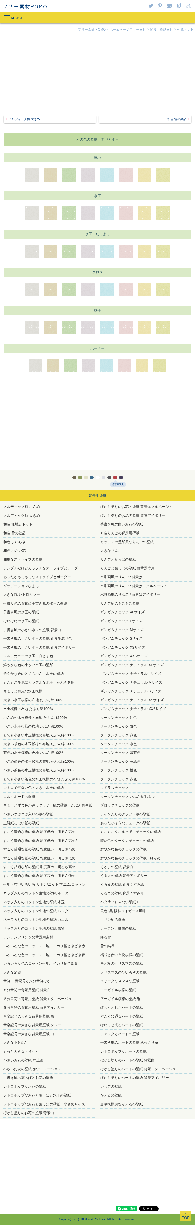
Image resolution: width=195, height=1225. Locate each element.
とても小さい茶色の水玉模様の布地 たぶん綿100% (44, 779)
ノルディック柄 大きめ (21, 515)
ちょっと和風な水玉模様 (22, 691)
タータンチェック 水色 (118, 744)
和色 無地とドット (18, 524)
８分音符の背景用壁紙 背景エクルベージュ (37, 999)
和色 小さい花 (14, 551)
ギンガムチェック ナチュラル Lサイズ (130, 674)
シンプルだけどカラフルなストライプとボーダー (42, 568)
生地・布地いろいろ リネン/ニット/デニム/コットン (44, 884)
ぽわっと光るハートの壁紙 (121, 1025)
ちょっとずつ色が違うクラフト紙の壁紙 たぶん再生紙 (47, 805)
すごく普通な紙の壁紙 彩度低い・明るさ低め (39, 858)
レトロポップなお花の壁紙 (24, 1086)
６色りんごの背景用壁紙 (119, 533)
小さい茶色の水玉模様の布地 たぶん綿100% (38, 770)
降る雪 (105, 937)
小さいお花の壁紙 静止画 (23, 1060)
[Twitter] (151, 6)
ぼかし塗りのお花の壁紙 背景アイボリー (132, 515)
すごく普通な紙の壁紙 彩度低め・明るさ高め (39, 832)
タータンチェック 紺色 (118, 718)
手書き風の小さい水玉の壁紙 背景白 (32, 630)
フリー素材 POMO (92, 29)
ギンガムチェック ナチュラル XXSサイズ (133, 709)
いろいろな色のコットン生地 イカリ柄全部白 (40, 963)
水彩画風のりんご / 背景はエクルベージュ (133, 586)
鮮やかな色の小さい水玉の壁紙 (30, 665)
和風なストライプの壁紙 (22, 559)
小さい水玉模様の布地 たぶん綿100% (33, 726)
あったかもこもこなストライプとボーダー (37, 577)
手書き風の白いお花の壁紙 (121, 524)
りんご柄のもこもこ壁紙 (119, 603)
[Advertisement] (97, 74)
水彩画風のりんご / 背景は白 (123, 577)
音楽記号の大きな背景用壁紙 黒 (28, 1016)
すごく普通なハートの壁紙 (121, 1016)
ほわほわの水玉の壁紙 (21, 621)
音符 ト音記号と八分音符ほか (27, 981)
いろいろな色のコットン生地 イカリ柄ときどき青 (44, 955)
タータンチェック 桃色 (118, 770)
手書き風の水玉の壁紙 (21, 612)
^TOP (186, 1216)
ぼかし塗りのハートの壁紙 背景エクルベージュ (138, 1069)
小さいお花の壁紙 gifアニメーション (32, 1069)
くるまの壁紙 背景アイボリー (124, 876)
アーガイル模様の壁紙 (118, 990)
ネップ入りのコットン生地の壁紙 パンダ (35, 911)
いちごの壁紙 (111, 1086)
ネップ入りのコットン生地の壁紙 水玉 (34, 902)
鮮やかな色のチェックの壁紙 (123, 849)
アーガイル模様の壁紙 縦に (122, 999)
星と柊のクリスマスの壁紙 (121, 963)
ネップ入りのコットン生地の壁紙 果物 (34, 928)
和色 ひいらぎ (14, 542)
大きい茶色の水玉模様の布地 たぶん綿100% (38, 744)
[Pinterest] (161, 6)
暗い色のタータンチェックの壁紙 (127, 841)
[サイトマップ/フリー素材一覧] (189, 6)
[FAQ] (179, 6)
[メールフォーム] (170, 6)
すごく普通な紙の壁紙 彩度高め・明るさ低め (39, 876)
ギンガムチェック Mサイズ (121, 630)
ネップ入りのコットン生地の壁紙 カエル (35, 919)
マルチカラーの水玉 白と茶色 (28, 656)
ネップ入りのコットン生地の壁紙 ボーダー (37, 893)
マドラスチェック (114, 788)
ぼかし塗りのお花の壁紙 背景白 (28, 1113)
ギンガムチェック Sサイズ (121, 638)
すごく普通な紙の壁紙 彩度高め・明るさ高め (39, 867)
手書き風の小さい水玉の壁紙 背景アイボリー (39, 647)
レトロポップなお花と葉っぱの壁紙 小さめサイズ (44, 1104)
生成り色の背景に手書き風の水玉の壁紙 (35, 603)
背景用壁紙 (97, 496)
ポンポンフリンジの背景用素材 (28, 937)
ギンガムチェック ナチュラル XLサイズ (132, 665)
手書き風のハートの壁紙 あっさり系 (129, 1042)
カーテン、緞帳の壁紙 (118, 928)
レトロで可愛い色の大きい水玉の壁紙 (33, 788)
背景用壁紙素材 (161, 29)
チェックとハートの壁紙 (119, 1034)
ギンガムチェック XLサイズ (122, 612)
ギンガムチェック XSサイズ (122, 647)
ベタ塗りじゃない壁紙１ (119, 902)
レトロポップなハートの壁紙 (123, 1051)
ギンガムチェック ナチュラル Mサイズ (131, 682)
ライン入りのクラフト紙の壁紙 (125, 814)
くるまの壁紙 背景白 (116, 867)
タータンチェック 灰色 (118, 726)
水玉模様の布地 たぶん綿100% (28, 709)
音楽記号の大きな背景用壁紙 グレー (32, 1025)
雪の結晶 (107, 946)
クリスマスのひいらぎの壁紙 (123, 972)
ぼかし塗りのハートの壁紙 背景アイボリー (134, 1078)
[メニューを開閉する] (97, 17)
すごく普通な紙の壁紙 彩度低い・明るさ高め (39, 849)
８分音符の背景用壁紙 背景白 (27, 990)
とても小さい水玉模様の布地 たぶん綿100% (38, 735)
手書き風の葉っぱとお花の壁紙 (28, 1078)
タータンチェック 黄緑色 (120, 761)
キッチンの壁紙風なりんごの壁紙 (127, 542)
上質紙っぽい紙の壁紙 (21, 823)
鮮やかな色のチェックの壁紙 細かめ (130, 858)
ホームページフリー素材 (128, 29)
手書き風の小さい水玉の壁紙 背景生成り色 (37, 638)
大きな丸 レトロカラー (21, 594)
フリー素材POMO (25, 6)
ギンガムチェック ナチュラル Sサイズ (130, 691)
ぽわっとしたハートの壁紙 (121, 1007)
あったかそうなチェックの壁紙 (125, 823)
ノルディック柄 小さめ (21, 507)
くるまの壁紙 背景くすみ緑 (122, 884)
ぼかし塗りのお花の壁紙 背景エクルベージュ (136, 507)
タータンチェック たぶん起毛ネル (127, 797)
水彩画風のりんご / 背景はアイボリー (130, 594)
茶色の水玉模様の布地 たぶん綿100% (33, 753)
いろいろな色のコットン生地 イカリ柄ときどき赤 (44, 946)
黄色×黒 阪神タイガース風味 (123, 911)
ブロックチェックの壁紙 (119, 805)
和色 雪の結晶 (14, 533)
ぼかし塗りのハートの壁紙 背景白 (127, 1060)
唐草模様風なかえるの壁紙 (121, 1104)
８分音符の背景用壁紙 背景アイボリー (34, 1007)
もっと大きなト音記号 (21, 1051)
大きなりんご (111, 551)
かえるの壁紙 (111, 1095)
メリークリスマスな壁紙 (119, 981)
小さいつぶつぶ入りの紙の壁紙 (28, 814)
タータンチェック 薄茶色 (120, 753)
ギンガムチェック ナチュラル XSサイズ (132, 700)
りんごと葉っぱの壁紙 (118, 559)
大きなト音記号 (15, 1042)
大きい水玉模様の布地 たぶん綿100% (33, 700)
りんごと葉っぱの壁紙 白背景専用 (127, 568)
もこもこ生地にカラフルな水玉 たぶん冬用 (38, 682)
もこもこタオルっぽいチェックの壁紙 (130, 832)
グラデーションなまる (21, 586)
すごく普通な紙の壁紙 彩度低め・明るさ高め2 (40, 841)
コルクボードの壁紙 (19, 797)
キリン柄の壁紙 (112, 919)
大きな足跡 (12, 972)
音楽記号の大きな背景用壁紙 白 (28, 1034)
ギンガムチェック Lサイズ (121, 621)
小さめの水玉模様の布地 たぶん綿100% (35, 718)
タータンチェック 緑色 (118, 735)
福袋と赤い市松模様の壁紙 (121, 955)
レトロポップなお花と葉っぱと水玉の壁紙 (37, 1095)
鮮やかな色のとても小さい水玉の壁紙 (33, 674)
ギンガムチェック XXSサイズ (123, 656)
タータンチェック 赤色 (118, 779)
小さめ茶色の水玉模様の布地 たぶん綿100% (38, 761)
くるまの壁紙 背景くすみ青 (122, 893)
